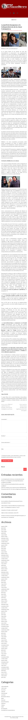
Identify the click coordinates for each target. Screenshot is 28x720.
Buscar (3, 466)
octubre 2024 (4, 558)
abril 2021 (3, 618)
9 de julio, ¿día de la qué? (12, 510)
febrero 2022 (4, 601)
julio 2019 (3, 650)
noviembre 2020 (5, 626)
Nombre (3, 435)
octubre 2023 (4, 575)
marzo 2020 (4, 640)
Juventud (3, 695)
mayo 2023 (3, 584)
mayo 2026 (3, 531)
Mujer (2, 698)
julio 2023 (3, 580)
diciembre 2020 (4, 624)
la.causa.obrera (9, 30)
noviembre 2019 (5, 645)
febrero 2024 (4, 568)
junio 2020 (3, 635)
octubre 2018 (4, 658)
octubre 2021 (4, 607)
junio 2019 (3, 652)
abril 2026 (3, 533)
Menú (14, 19)
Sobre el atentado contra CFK (11, 512)
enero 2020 (4, 643)
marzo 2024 (4, 567)
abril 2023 (3, 585)
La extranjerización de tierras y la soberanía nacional (12, 479)
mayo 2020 (3, 636)
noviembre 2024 (5, 557)
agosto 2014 (4, 674)
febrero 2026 (4, 536)
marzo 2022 (4, 599)
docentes (3, 689)
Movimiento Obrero (5, 696)
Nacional (3, 700)
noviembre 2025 (5, 540)
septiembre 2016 (5, 669)
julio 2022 (3, 592)
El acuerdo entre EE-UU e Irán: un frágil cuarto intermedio (14, 489)
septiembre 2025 (5, 543)
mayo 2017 (3, 665)
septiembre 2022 (5, 589)
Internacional (4, 693)
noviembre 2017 (5, 662)
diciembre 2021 (4, 604)
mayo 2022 (3, 596)
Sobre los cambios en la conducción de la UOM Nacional (13, 487)
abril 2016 (3, 670)
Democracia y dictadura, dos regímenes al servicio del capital (21, 407)
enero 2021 (3, 623)
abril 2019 (3, 655)
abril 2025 (3, 550)
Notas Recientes (5, 701)
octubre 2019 (4, 646)
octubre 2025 (4, 541)
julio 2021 (3, 613)
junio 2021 (3, 614)
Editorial (3, 691)
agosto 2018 (4, 660)
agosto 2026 (4, 526)
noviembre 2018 (5, 657)
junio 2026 (3, 529)
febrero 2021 (4, 621)
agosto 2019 (4, 648)
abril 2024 (3, 565)
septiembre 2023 (5, 577)
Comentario (4, 419)
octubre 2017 (4, 663)
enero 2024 (4, 570)
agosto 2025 (4, 545)
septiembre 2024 (5, 560)
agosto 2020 (4, 631)
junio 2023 (3, 582)
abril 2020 (3, 638)
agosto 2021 (4, 611)
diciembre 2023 (4, 572)
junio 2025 (3, 548)
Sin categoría (4, 708)
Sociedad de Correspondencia (8, 710)
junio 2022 (3, 594)
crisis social (3, 688)
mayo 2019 (3, 653)
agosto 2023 (4, 579)
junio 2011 (3, 677)
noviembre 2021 (5, 606)
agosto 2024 (4, 562)
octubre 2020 (4, 628)
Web (2, 449)
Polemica (3, 703)
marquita (3, 510)
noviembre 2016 (5, 667)
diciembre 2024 (4, 555)
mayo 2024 (3, 563)
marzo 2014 (4, 675)
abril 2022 (3, 597)
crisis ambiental (4, 686)
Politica (3, 705)
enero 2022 (4, 602)
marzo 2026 (4, 534)
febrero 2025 (4, 553)
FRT (17, 717)
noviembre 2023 (5, 574)
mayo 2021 (3, 616)
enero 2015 (4, 672)
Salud (2, 706)
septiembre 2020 (5, 629)
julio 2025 (3, 546)
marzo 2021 (4, 619)
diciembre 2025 (4, 538)
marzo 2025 (4, 551)
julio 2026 (3, 528)
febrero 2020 (4, 641)
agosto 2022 (4, 590)
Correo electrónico (5, 442)
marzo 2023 (4, 587)
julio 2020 (3, 633)
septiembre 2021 (5, 609)
